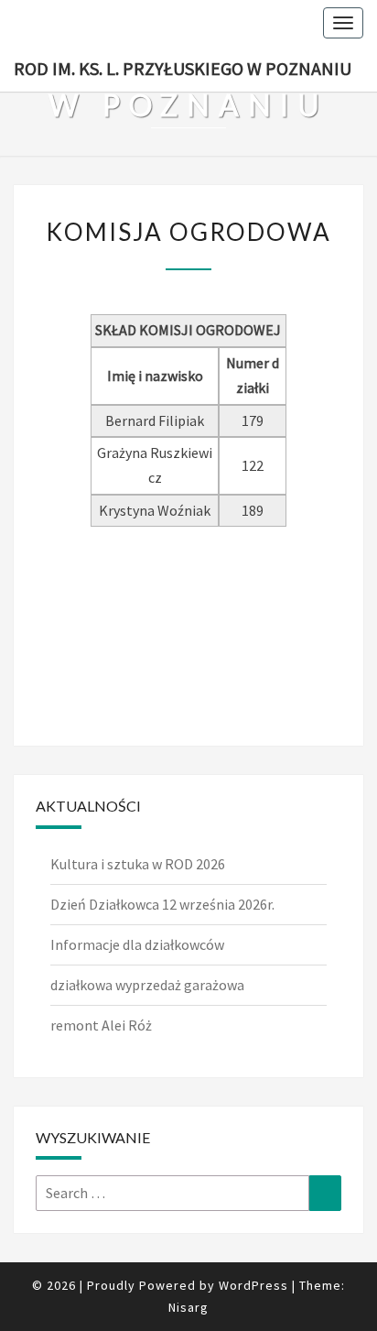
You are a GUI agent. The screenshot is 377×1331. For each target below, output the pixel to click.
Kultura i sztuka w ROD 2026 (137, 864)
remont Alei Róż (101, 1025)
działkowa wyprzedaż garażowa (147, 985)
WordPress (253, 1285)
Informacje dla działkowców (137, 944)
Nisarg (188, 1307)
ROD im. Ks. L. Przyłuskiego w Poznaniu (182, 68)
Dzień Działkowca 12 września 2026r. (162, 904)
